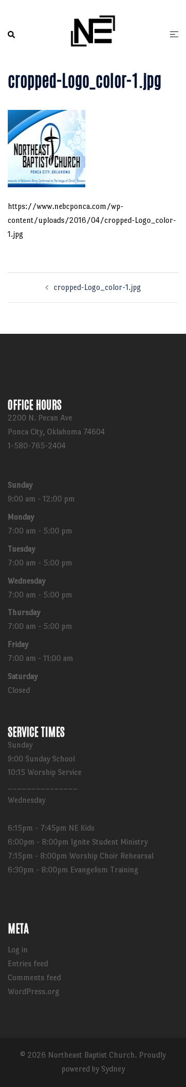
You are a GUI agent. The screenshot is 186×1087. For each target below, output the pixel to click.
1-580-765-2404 (37, 445)
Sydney (113, 1068)
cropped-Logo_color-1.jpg (97, 287)
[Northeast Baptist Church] (93, 32)
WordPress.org (33, 991)
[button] (12, 35)
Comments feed (34, 977)
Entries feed (28, 963)
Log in (18, 949)
